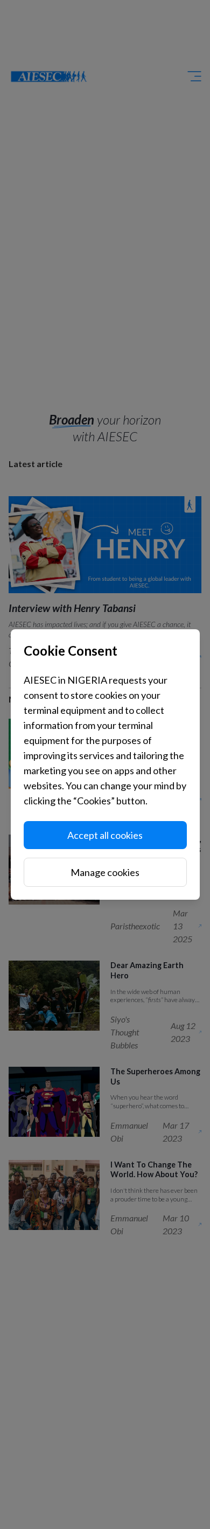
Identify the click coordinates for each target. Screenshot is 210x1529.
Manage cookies (105, 872)
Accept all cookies (105, 835)
